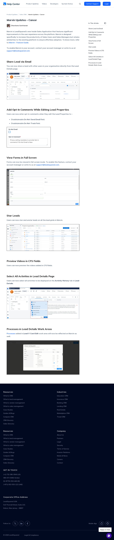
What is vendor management (14, 403)
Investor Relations (63, 452)
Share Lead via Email (96, 28)
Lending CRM (61, 406)
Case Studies (8, 410)
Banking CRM (62, 403)
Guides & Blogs (8, 413)
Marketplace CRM (63, 413)
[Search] (80, 4)
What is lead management (13, 399)
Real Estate (61, 410)
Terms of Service (63, 449)
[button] (105, 23)
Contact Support (92, 4)
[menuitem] (32, 4)
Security (60, 445)
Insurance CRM (62, 399)
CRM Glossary (8, 420)
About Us (60, 435)
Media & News (62, 456)
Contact (60, 463)
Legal (59, 442)
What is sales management (13, 406)
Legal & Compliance (31, 535)
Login (107, 4)
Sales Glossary (8, 424)
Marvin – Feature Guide (18, 42)
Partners (60, 438)
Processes (11, 333)
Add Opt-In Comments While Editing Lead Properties (96, 34)
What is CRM (8, 396)
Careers (60, 459)
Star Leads (92, 47)
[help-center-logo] (11, 4)
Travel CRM (61, 417)
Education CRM (62, 396)
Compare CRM (8, 417)
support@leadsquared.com (18, 51)
